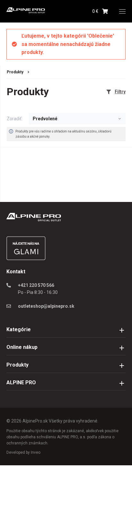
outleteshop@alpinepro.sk (46, 306)
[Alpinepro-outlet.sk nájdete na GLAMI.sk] (25, 258)
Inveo (35, 452)
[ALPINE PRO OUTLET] (25, 11)
